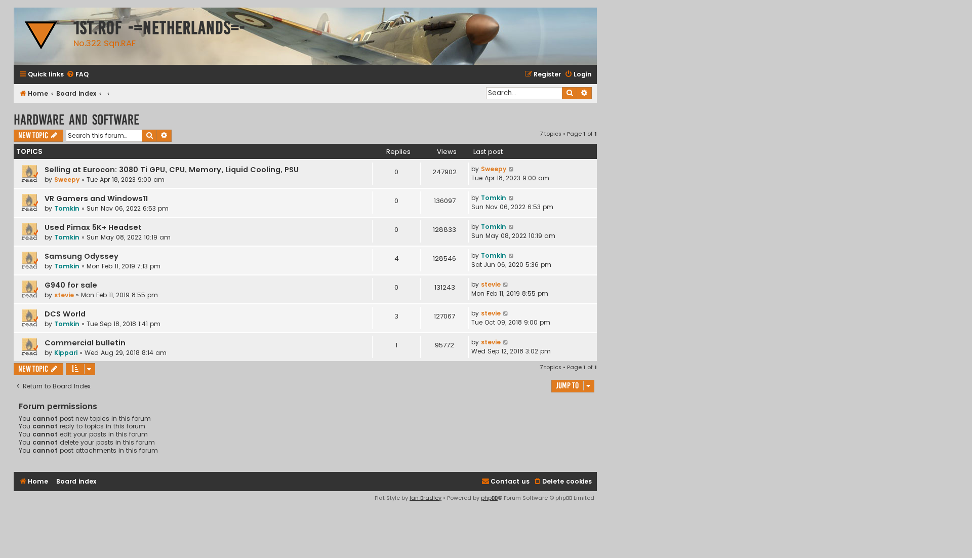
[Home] (41, 36)
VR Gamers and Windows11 (96, 198)
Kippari (65, 352)
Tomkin (66, 208)
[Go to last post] (511, 169)
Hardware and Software (76, 120)
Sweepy (66, 179)
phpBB (489, 498)
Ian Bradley (425, 498)
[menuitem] (77, 75)
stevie (64, 295)
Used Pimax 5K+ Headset (93, 227)
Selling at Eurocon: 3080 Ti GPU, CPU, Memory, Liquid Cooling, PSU (172, 170)
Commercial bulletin (85, 343)
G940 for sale (71, 285)
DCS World (65, 314)
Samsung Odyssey (81, 256)
